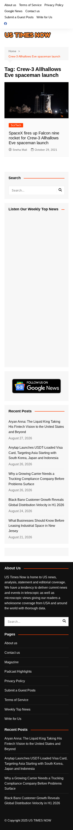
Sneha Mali (20, 149)
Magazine (11, 662)
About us (10, 5)
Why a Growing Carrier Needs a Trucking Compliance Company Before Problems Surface (36, 479)
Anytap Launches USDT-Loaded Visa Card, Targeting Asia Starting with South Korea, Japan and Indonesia (36, 453)
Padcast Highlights (18, 671)
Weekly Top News (17, 709)
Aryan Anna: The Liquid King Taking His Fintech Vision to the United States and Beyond (36, 427)
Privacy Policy (53, 5)
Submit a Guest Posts (19, 17)
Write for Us (44, 17)
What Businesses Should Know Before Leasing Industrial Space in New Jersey (36, 526)
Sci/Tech (16, 125)
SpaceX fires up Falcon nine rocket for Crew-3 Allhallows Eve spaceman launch (34, 138)
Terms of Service (30, 5)
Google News (13, 11)
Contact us (32, 11)
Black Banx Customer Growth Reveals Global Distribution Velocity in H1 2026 (36, 502)
